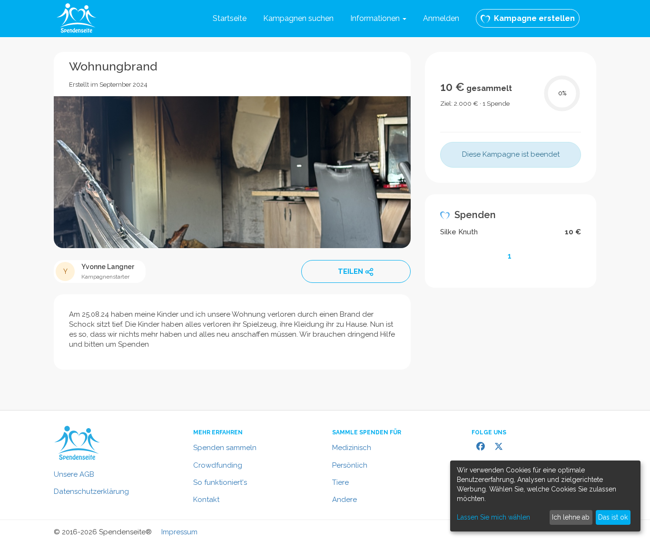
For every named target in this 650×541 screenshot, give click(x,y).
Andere (344, 499)
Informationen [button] (376, 18)
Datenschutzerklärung (91, 491)
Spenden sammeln (224, 447)
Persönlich (349, 465)
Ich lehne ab (571, 517)
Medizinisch (351, 447)
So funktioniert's (220, 482)
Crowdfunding (217, 465)
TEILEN (350, 271)
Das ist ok (613, 517)
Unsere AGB (74, 474)
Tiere (340, 482)
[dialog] (545, 496)
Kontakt (206, 499)
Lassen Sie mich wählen (493, 517)
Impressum (179, 532)
